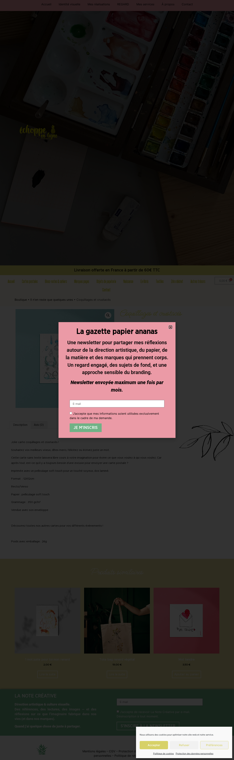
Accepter (154, 745)
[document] (117, 380)
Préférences (214, 745)
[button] (170, 327)
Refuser (184, 745)
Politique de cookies (163, 753)
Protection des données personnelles (194, 753)
